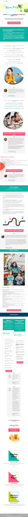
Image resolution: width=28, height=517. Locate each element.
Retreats (13, 512)
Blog (21, 512)
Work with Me (9, 512)
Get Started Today (14, 23)
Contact (19, 512)
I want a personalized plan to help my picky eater (14, 134)
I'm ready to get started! (14, 170)
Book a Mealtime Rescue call (14, 430)
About (6, 512)
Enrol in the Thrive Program (14, 230)
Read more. (14, 466)
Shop (16, 512)
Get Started (8, 371)
